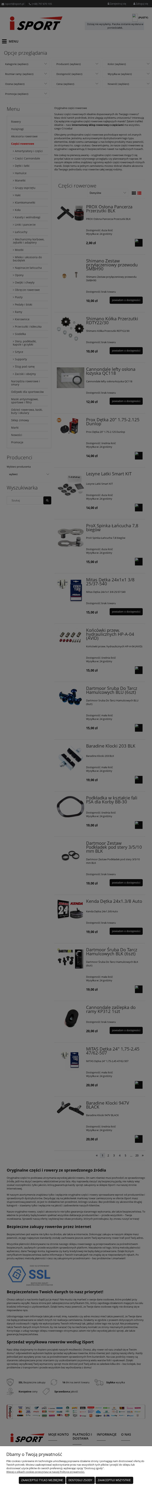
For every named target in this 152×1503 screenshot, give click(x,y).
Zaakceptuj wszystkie (114, 1480)
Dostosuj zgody (80, 1480)
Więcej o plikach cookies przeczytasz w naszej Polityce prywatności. (45, 1472)
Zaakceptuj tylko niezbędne (42, 1480)
